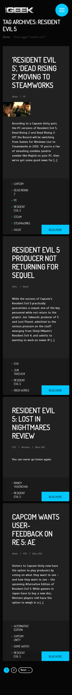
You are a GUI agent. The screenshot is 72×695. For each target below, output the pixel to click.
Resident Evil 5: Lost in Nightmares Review (33, 423)
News (15, 96)
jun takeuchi (19, 372)
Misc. (14, 286)
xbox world (21, 390)
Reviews (25, 447)
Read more (55, 230)
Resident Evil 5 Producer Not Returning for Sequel (36, 262)
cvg (16, 364)
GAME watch (21, 646)
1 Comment (29, 656)
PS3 (14, 447)
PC (24, 96)
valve (17, 230)
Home (6, 37)
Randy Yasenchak (21, 484)
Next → (25, 670)
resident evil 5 (19, 208)
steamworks (22, 223)
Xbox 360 (40, 447)
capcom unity (18, 638)
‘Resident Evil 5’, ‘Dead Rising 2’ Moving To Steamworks (34, 72)
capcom (18, 184)
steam (18, 217)
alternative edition (21, 628)
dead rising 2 (21, 192)
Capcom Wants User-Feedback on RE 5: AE (35, 529)
